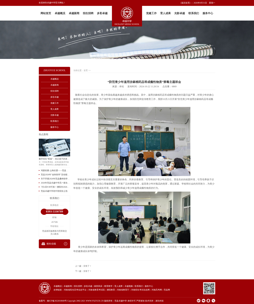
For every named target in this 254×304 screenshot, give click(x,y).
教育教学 (108, 286)
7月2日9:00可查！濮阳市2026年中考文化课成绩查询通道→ (55, 187)
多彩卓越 (102, 13)
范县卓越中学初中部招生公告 (54, 191)
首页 (86, 70)
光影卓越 (179, 13)
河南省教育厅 (123, 290)
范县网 (167, 290)
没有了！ (87, 266)
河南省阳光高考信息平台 (75, 290)
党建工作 (151, 13)
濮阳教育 (111, 290)
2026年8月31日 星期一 (204, 3)
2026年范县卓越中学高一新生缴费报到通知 (55, 183)
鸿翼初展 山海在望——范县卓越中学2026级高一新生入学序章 (55, 170)
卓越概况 (60, 13)
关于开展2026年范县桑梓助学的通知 (55, 179)
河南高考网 (157, 290)
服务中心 (208, 13)
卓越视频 (129, 286)
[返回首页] (185, 3)
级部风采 (98, 286)
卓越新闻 (74, 13)
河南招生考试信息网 (140, 290)
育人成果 (165, 13)
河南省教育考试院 (96, 290)
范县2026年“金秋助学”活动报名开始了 (55, 175)
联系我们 (193, 13)
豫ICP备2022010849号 (57, 301)
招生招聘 (88, 13)
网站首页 (46, 13)
